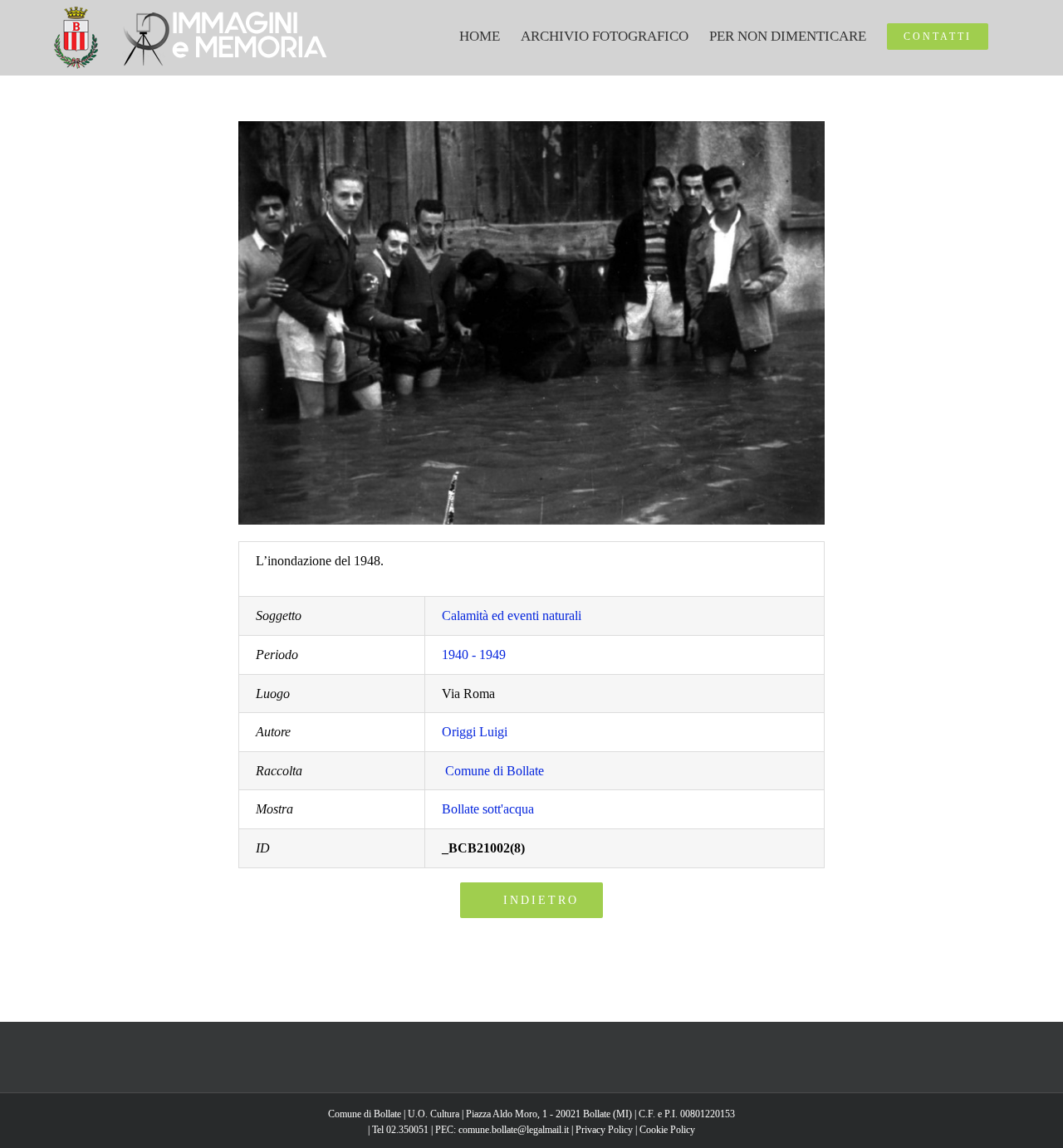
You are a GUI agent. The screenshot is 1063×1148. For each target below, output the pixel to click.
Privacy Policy (604, 1130)
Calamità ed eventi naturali (511, 615)
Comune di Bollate (494, 771)
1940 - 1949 (474, 654)
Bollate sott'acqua (488, 809)
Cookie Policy (667, 1130)
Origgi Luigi (474, 732)
